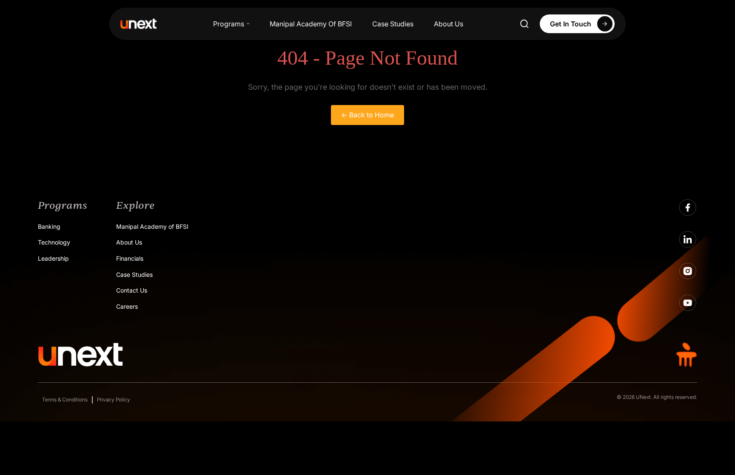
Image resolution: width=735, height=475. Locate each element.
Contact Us (131, 290)
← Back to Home (367, 115)
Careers (127, 306)
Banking (49, 226)
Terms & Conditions (65, 399)
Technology (54, 242)
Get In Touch (570, 24)
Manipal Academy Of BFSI (311, 24)
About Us (448, 24)
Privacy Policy (113, 399)
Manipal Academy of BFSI (152, 226)
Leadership (53, 258)
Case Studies (392, 24)
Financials (129, 258)
